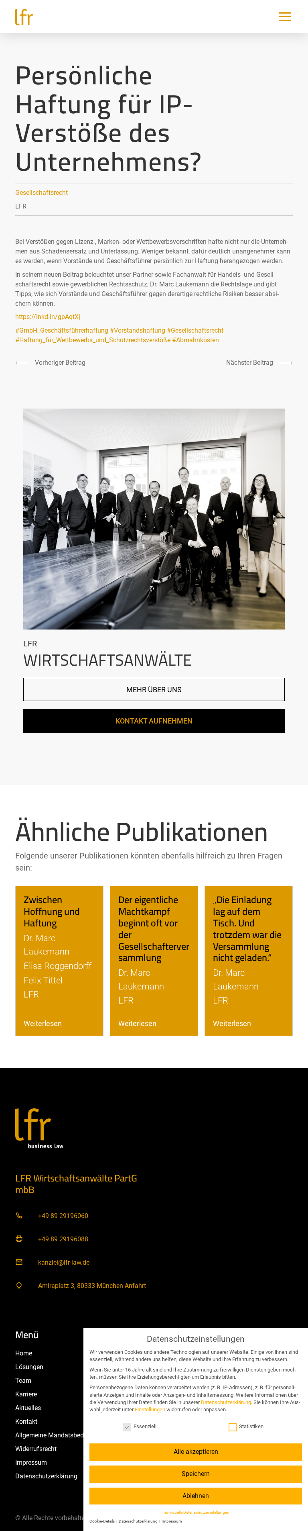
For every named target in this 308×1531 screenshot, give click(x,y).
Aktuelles (28, 1408)
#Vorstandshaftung (137, 330)
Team (23, 1380)
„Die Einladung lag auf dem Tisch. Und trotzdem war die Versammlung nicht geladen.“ (247, 929)
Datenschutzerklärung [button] (138, 1521)
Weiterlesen (43, 1023)
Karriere (26, 1394)
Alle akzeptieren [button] (196, 1451)
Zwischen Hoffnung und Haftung (52, 911)
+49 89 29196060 (63, 1216)
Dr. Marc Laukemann (46, 945)
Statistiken (251, 1426)
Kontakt (26, 1421)
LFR (20, 206)
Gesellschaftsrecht (41, 192)
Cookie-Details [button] (102, 1521)
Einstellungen (150, 1409)
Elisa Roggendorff (57, 966)
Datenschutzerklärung (46, 1476)
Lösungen (29, 1367)
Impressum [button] (172, 1521)
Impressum (31, 1462)
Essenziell (145, 1426)
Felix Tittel (43, 980)
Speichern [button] (196, 1474)
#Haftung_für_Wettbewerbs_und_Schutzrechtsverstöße (92, 340)
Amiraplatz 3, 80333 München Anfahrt (92, 1286)
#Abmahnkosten (195, 340)
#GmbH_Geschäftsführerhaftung (61, 330)
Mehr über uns (154, 689)
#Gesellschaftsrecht (195, 330)
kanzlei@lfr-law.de (63, 1262)
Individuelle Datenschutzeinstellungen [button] (195, 1512)
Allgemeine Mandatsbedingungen (62, 1435)
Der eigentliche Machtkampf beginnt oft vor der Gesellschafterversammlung (153, 929)
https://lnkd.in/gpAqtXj (47, 317)
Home (23, 1353)
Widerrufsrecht (36, 1449)
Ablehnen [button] (195, 1496)
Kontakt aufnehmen (154, 721)
